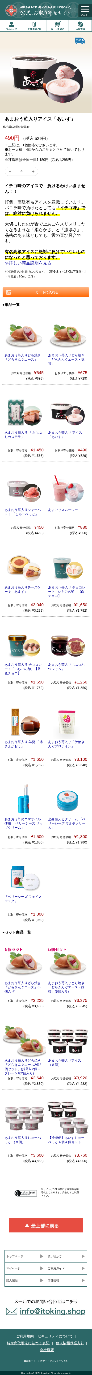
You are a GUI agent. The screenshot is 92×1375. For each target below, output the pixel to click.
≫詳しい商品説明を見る (28, 263)
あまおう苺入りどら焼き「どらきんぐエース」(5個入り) (22, 987)
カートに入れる (46, 292)
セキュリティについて (55, 1336)
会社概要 (47, 1350)
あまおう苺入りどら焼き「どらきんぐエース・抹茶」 (66, 359)
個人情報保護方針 (70, 1343)
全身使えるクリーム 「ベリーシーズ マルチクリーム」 (66, 823)
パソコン (63, 1361)
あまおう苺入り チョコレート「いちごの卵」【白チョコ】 (66, 591)
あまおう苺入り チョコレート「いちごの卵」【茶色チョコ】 (23, 669)
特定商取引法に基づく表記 (28, 1343)
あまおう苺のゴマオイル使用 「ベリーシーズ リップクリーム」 (23, 823)
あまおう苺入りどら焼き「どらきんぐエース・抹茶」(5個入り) (66, 987)
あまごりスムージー (63, 510)
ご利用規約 (25, 1336)
